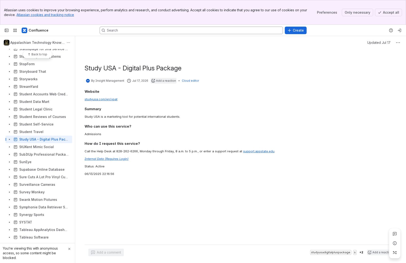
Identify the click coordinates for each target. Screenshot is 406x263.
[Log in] (399, 30)
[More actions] (68, 42)
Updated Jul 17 (378, 42)
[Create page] (394, 252)
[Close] (69, 249)
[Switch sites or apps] (15, 30)
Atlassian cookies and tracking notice (45, 15)
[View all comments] (394, 234)
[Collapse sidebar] (6, 30)
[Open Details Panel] (394, 243)
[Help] (391, 30)
